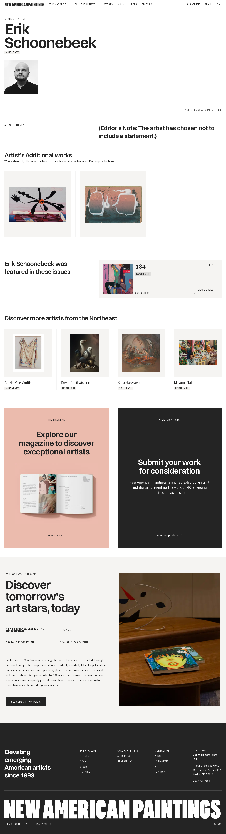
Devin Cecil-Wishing (75, 383)
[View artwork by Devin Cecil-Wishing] (84, 353)
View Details (205, 290)
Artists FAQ (124, 756)
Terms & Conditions (16, 824)
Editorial (85, 772)
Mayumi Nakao (185, 383)
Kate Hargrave (129, 383)
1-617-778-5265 (201, 781)
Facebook (161, 772)
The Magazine (88, 751)
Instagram (161, 761)
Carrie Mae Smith (17, 383)
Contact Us (162, 751)
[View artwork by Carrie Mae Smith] (28, 353)
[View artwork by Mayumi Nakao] (198, 353)
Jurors (84, 767)
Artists (84, 756)
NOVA (83, 761)
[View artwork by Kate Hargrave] (141, 353)
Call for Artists (127, 751)
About (158, 756)
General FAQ (124, 761)
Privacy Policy (42, 824)
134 (140, 266)
